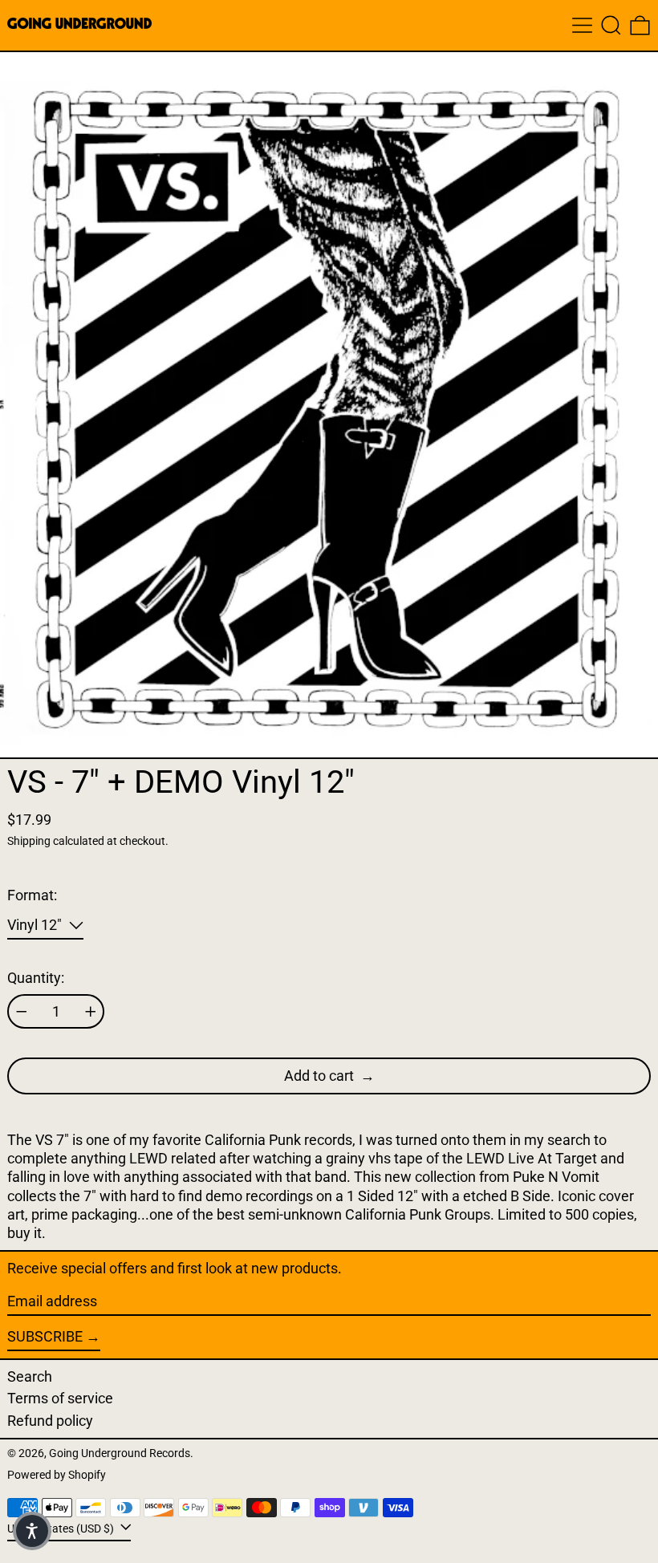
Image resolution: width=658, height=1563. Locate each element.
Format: (32, 895)
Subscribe (45, 1336)
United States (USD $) (61, 1528)
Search (29, 1376)
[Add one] (90, 1011)
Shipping (29, 841)
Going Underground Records (119, 1453)
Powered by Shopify (56, 1475)
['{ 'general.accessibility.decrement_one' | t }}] (21, 1011)
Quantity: (35, 977)
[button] (611, 25)
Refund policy (50, 1420)
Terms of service (60, 1398)
